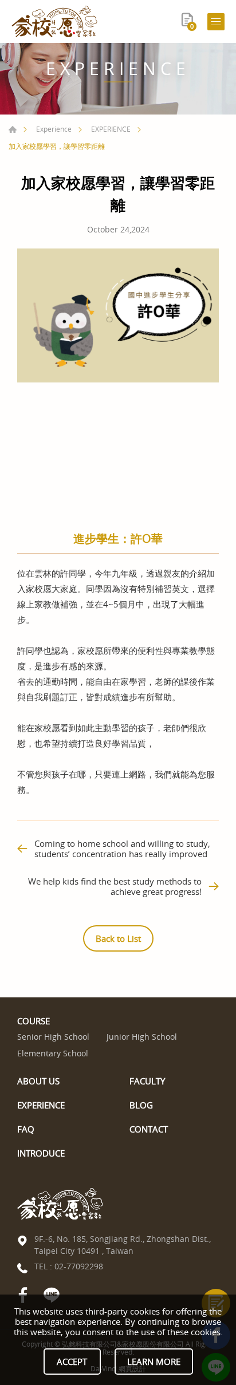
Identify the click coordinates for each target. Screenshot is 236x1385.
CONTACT (148, 1129)
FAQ (25, 1129)
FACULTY (147, 1081)
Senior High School (53, 1037)
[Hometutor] (54, 21)
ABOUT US (38, 1081)
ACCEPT (72, 1361)
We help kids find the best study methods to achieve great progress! (115, 886)
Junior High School (142, 1037)
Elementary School (52, 1054)
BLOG (141, 1105)
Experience (54, 128)
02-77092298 (78, 1266)
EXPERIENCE (111, 128)
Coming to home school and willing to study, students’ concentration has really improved (122, 848)
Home (13, 129)
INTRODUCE (41, 1153)
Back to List (118, 938)
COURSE (33, 1021)
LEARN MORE (153, 1361)
